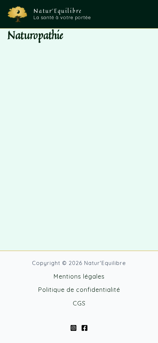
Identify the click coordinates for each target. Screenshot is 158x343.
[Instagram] (73, 328)
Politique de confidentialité (79, 289)
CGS (79, 303)
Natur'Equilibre (57, 10)
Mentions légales (79, 276)
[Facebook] (84, 328)
